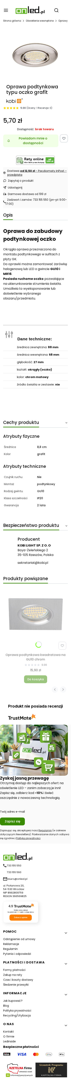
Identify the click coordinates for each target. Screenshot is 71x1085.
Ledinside (9, 1041)
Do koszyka (35, 679)
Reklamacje (11, 944)
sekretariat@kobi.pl (33, 562)
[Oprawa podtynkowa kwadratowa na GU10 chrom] (35, 619)
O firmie (8, 1036)
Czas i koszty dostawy (18, 980)
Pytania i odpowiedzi (17, 954)
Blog (6, 1006)
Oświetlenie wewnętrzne (40, 20)
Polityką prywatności (28, 838)
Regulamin (45, 830)
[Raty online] (35, 160)
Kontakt (8, 1032)
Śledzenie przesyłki (16, 985)
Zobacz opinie (20, 917)
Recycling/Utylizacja (17, 1015)
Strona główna (12, 20)
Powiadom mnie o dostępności (33, 140)
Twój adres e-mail (12, 812)
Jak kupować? (12, 1001)
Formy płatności (14, 970)
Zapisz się (12, 821)
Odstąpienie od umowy (19, 939)
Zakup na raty (12, 975)
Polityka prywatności (17, 1011)
